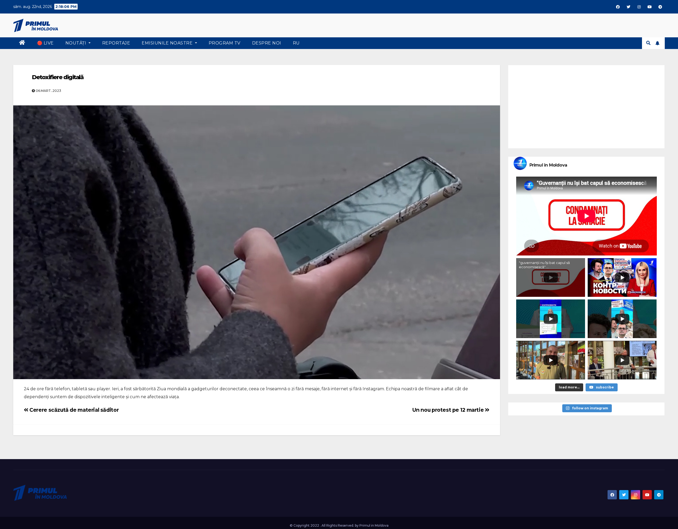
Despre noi (266, 43)
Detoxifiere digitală (57, 77)
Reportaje (116, 43)
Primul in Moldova (374, 525)
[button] (648, 43)
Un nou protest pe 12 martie (448, 410)
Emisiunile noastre (168, 43)
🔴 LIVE (45, 43)
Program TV (224, 43)
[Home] (22, 43)
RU (296, 43)
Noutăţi (76, 43)
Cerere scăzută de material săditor (73, 410)
